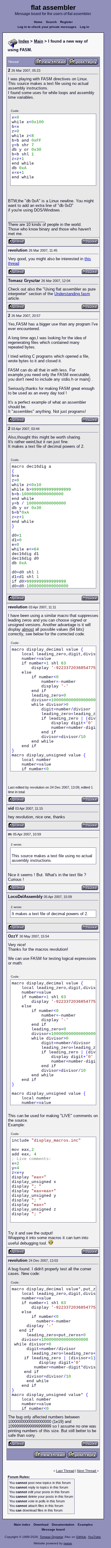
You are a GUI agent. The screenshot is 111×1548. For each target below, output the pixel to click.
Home (38, 22)
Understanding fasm (72, 293)
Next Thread (87, 1471)
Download (41, 1524)
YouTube (94, 1536)
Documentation (63, 1524)
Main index (22, 1524)
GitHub (81, 1536)
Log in (84, 27)
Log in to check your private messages (47, 27)
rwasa (68, 1543)
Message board (53, 1529)
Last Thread (65, 1471)
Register (66, 22)
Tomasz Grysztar (51, 1536)
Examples (85, 1524)
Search (51, 22)
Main (38, 41)
